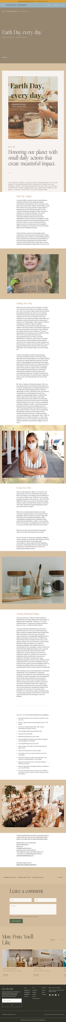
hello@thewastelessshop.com (9, 1014)
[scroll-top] (63, 1019)
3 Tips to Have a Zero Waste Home (9, 968)
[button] (48, 5)
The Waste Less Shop (56, 1014)
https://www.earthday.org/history (26, 864)
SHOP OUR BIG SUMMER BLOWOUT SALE (26, 1)
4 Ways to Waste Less (37, 968)
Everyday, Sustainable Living (12, 11)
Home (3, 11)
